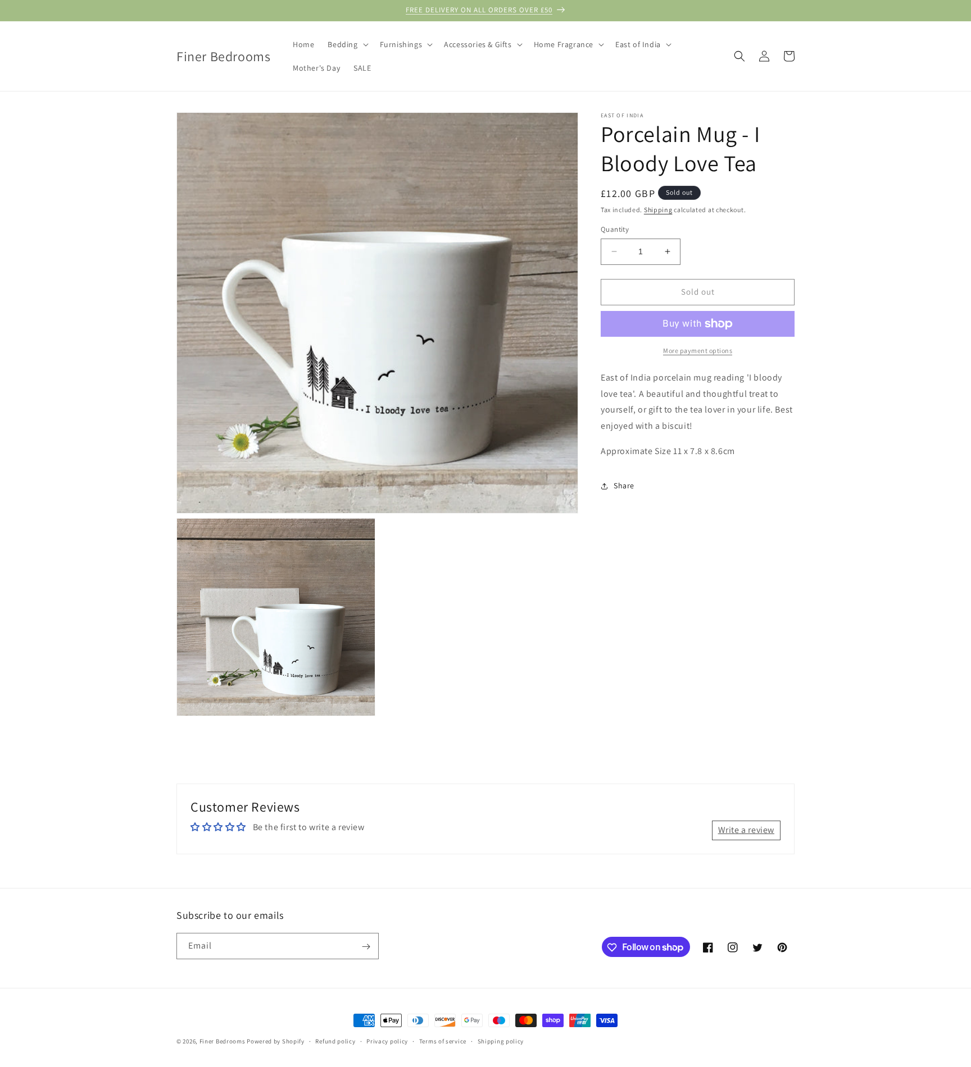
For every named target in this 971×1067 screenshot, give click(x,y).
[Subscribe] (365, 946)
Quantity (615, 229)
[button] (347, 44)
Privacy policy (387, 1041)
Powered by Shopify (276, 1041)
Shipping (658, 209)
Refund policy (335, 1041)
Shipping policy (501, 1041)
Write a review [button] (746, 830)
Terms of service (442, 1041)
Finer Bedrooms (222, 1041)
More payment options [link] (697, 350)
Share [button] (624, 485)
